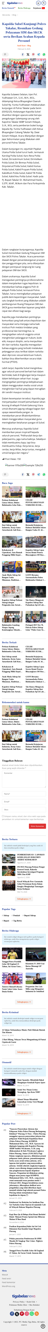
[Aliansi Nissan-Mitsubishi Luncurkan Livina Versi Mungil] (8, 1102)
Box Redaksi (34, 1305)
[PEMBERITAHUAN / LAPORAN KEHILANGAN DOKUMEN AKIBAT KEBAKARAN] (8, 859)
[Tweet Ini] (28, 55)
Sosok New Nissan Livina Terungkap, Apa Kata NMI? (28, 1091)
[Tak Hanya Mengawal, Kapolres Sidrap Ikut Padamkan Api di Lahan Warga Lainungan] (36, 592)
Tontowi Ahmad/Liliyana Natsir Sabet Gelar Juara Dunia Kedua (12, 989)
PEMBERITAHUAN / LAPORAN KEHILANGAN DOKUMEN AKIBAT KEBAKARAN (31, 857)
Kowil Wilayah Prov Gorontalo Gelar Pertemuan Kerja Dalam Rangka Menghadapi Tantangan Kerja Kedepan (30, 885)
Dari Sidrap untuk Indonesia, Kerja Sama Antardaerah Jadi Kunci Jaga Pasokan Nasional (12, 527)
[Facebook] (12, 1314)
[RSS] (37, 1314)
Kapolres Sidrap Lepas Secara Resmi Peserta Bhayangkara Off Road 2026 (35, 552)
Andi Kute (21, 46)
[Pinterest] (22, 1314)
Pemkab (16, 916)
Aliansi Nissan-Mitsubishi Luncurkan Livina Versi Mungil (30, 1100)
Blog (29, 46)
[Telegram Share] (39, 55)
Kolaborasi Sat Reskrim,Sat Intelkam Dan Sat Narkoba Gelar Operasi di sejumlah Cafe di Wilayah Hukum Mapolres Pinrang (27, 1204)
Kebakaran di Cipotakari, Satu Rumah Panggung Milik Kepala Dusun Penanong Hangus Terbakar (12, 552)
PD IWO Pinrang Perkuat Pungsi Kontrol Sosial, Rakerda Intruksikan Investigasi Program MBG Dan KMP (31, 870)
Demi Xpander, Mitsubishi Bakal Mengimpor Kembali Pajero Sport (31, 1081)
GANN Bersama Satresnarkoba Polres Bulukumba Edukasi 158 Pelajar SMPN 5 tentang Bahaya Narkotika (36, 577)
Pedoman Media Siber (18, 1305)
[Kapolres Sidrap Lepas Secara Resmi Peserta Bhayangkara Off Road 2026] (36, 542)
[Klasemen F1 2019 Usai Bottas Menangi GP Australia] (36, 954)
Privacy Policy (19, 1302)
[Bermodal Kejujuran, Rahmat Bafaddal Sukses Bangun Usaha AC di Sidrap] (36, 517)
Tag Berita (17, 921)
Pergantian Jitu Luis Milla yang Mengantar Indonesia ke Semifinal (35, 989)
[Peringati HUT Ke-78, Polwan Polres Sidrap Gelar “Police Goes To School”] (36, 617)
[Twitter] (17, 1314)
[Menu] (4, 3)
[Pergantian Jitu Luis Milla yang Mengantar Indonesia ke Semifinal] (36, 978)
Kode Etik (31, 1302)
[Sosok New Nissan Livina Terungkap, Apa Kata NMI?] (8, 1092)
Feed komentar (8, 1282)
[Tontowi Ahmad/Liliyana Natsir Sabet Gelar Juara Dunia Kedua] (12, 978)
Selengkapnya (23, 899)
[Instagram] (27, 1314)
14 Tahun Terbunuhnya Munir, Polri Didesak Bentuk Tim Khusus (23, 1031)
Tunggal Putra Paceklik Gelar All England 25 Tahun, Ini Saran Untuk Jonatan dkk (12, 964)
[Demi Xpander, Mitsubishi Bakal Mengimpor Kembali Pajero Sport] (8, 1082)
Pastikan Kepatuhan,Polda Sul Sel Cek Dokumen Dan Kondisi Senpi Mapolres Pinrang (25, 1228)
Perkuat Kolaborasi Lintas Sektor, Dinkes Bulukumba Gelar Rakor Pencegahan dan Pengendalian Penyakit (12, 502)
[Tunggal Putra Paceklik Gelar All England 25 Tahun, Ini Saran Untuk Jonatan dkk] (12, 953)
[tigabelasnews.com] (14, 3)
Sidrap (6, 916)
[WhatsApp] (32, 1314)
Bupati (6, 921)
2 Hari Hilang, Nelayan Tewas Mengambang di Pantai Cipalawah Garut (24, 1041)
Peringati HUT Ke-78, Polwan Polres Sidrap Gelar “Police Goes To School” (34, 627)
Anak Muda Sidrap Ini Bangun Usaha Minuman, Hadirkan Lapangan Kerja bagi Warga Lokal (11, 577)
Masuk (5, 1274)
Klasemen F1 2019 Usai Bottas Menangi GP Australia (35, 966)
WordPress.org (8, 1286)
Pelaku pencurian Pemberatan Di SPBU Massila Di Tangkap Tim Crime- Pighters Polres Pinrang (26, 1241)
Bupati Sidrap (30, 916)
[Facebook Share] (23, 55)
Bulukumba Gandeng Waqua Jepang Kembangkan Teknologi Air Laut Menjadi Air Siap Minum (11, 627)
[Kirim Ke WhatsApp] (44, 55)
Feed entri (6, 1278)
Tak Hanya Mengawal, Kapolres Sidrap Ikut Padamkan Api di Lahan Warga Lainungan (36, 602)
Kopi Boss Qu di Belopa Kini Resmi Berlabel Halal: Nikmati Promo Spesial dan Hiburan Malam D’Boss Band (27, 1216)
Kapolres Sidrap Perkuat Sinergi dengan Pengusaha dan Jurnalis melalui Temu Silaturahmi (12, 602)
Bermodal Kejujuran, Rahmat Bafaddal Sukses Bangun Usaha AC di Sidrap (36, 527)
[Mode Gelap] (38, 3)
